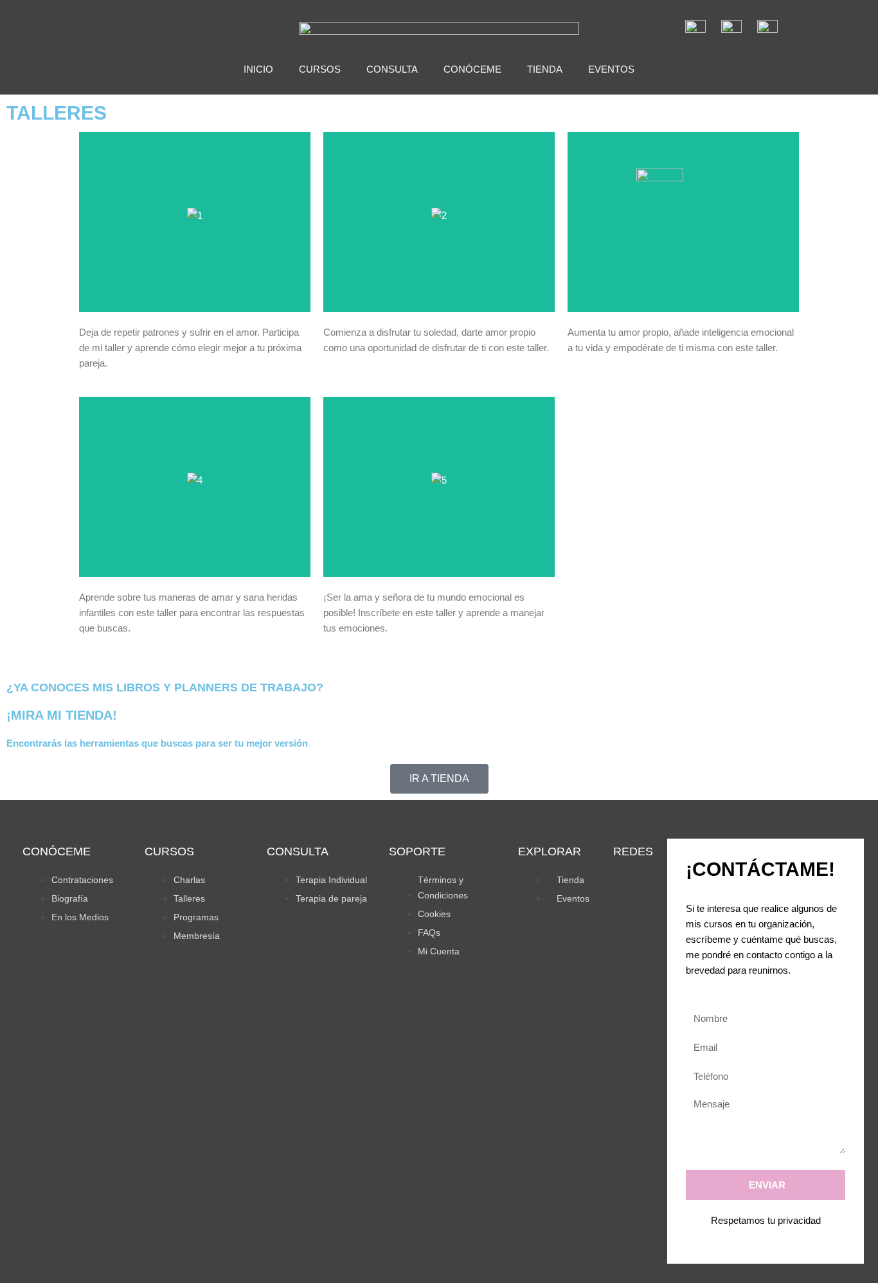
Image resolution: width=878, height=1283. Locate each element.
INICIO (258, 69)
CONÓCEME (472, 69)
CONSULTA (392, 69)
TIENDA (544, 69)
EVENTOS (611, 69)
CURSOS (320, 69)
